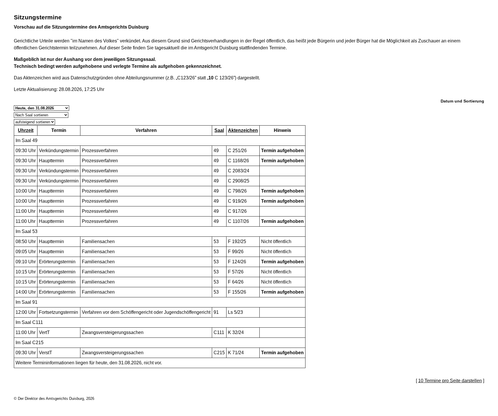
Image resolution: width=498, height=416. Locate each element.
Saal (219, 130)
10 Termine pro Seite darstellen (450, 380)
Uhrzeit (25, 130)
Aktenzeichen (243, 130)
